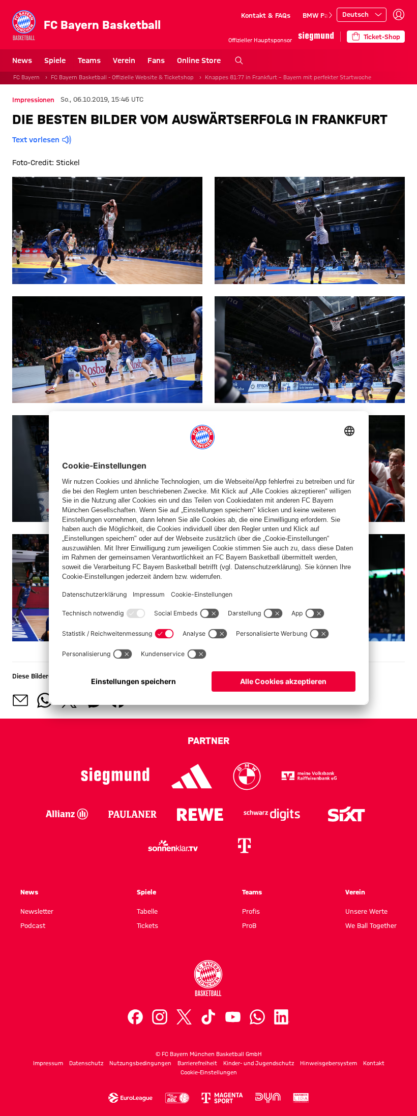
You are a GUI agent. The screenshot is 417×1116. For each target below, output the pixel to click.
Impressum (48, 1063)
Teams (89, 60)
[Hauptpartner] (316, 36)
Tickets (147, 925)
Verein (124, 60)
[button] (107, 230)
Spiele (55, 60)
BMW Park (318, 15)
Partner (208, 740)
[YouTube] (233, 1017)
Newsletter (36, 911)
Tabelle (147, 911)
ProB (249, 925)
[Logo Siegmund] (115, 776)
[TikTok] (208, 1017)
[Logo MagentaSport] (222, 1098)
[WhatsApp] (257, 1017)
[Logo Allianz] (67, 814)
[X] (184, 1017)
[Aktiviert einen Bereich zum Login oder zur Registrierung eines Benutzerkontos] (399, 15)
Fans (156, 60)
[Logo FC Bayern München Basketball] (208, 978)
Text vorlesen (35, 140)
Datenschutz (86, 1063)
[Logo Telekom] (244, 845)
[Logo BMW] (247, 776)
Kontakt (373, 1063)
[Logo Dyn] (268, 1098)
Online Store (199, 60)
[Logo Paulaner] (132, 814)
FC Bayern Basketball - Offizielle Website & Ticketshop (122, 77)
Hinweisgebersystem (328, 1063)
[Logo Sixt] (345, 814)
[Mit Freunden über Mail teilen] (20, 700)
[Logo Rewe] (200, 814)
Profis (251, 911)
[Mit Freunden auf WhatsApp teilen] (45, 700)
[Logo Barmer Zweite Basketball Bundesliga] (301, 1098)
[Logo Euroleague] (130, 1098)
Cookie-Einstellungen (209, 1072)
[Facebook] (135, 1017)
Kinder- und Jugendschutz (258, 1063)
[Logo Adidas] (192, 776)
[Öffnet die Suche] (239, 60)
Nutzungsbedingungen (140, 1063)
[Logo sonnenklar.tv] (172, 845)
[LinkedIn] (282, 1017)
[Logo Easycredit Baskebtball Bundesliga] (177, 1098)
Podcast (32, 925)
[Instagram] (160, 1017)
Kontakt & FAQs (265, 15)
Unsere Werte (366, 911)
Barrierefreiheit (197, 1063)
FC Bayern (26, 77)
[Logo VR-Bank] (309, 776)
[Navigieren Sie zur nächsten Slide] (330, 15)
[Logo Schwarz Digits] (272, 814)
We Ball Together (371, 925)
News (22, 60)
